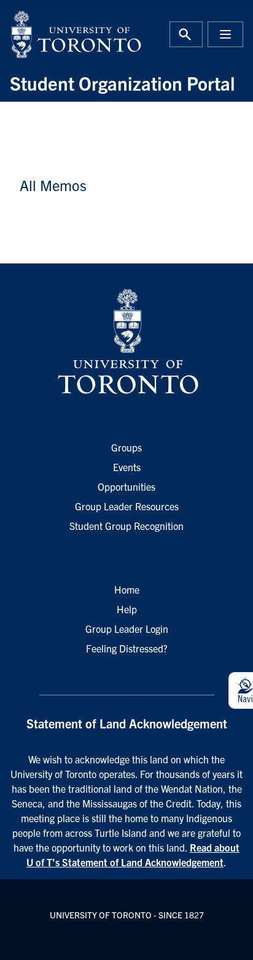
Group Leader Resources (127, 506)
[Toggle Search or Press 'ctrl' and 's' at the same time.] (186, 34)
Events (127, 467)
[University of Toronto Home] (64, 34)
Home (126, 589)
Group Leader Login (126, 628)
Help (127, 609)
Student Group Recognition (126, 526)
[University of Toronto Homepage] (126, 342)
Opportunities (126, 486)
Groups (126, 447)
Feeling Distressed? (127, 648)
